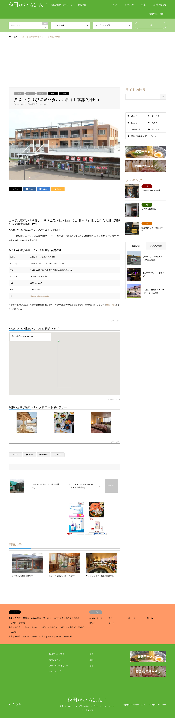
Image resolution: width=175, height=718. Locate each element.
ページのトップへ (114, 321)
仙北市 (42, 636)
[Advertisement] (87, 62)
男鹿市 (26, 618)
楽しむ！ (30, 93)
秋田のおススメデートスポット (144, 136)
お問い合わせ (159, 4)
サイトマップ (55, 671)
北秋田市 (43, 627)
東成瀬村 (68, 636)
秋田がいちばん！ (56, 654)
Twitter (10, 704)
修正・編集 (111, 305)
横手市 (18, 636)
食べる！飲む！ (96, 618)
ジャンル (129, 4)
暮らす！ (135, 116)
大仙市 (34, 636)
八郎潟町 (75, 618)
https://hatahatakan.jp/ (39, 296)
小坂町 (52, 627)
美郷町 (50, 636)
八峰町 (64, 93)
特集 (143, 4)
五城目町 (65, 618)
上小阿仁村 (62, 627)
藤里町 (73, 627)
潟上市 (46, 618)
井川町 (14, 623)
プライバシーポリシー (58, 666)
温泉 (19, 93)
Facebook (13, 704)
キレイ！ (155, 129)
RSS (20, 704)
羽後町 (59, 636)
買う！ (155, 123)
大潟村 (22, 623)
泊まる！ (41, 93)
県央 (10, 618)
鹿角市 (34, 627)
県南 (10, 636)
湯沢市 (26, 636)
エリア (114, 4)
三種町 (81, 627)
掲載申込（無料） (157, 14)
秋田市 (18, 618)
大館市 (26, 627)
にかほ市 (55, 618)
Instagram (17, 704)
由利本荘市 (36, 618)
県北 (53, 93)
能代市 (18, 627)
